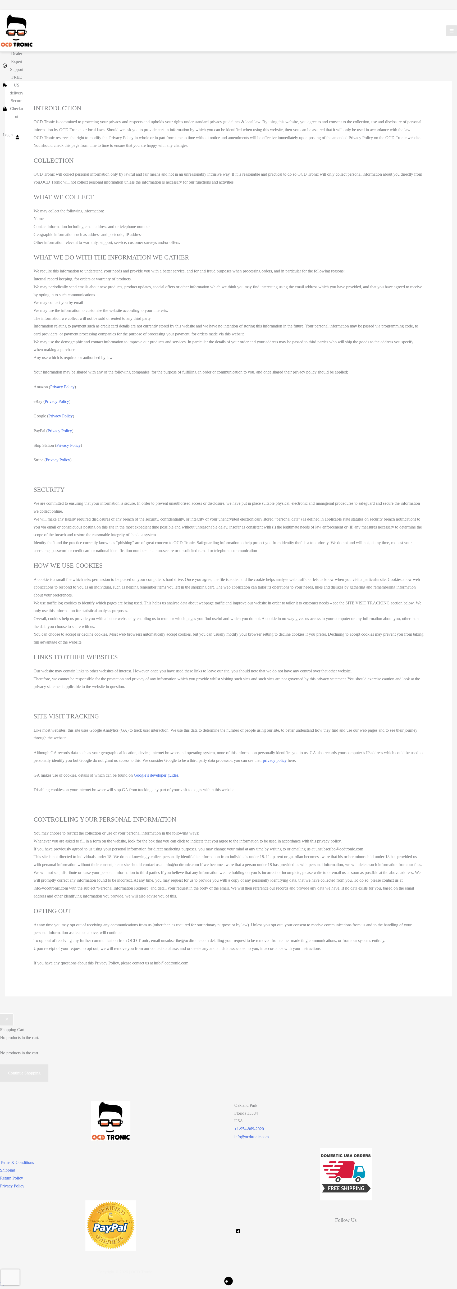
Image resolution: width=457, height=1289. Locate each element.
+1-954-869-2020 (249, 1129)
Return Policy (11, 1178)
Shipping (7, 1170)
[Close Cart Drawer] (6, 1019)
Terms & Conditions (17, 1162)
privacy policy (275, 760)
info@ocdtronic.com (251, 1137)
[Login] (17, 135)
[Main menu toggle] (451, 30)
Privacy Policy (62, 387)
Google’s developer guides (156, 775)
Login (8, 135)
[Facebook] (238, 1231)
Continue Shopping (24, 1073)
